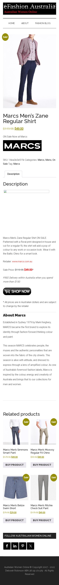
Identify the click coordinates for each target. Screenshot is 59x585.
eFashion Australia (29, 8)
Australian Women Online (16, 567)
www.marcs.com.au (22, 261)
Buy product (14, 464)
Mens (48, 159)
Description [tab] (13, 174)
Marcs (41, 159)
